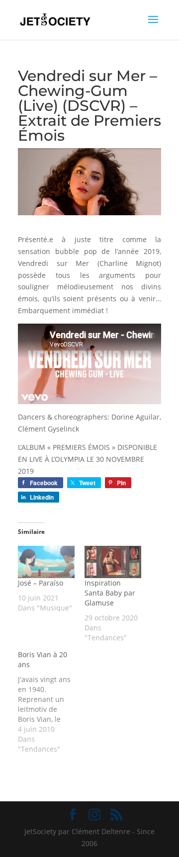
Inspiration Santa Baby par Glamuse (110, 592)
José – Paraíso (40, 583)
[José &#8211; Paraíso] (46, 562)
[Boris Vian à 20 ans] (51, 702)
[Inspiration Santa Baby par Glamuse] (113, 562)
